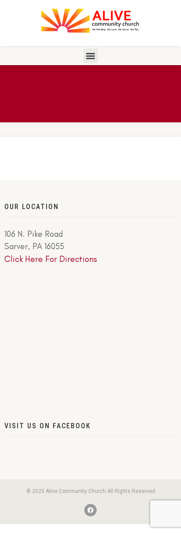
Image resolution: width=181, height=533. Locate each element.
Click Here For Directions (50, 259)
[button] (90, 55)
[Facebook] (90, 510)
